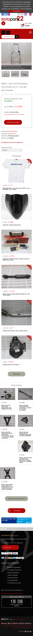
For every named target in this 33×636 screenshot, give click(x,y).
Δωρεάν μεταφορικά (13, 572)
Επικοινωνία (7, 547)
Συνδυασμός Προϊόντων (14, 570)
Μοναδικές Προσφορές (14, 567)
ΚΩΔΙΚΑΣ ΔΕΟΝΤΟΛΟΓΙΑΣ (18, 627)
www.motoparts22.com (20, 619)
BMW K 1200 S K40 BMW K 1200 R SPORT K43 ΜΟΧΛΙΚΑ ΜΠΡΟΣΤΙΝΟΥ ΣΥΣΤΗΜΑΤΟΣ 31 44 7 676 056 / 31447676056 (7, 487)
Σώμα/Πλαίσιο (12, 133)
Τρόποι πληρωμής (12, 575)
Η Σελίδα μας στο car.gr (14, 583)
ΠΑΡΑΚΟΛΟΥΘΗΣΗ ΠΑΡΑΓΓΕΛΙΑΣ (15, 625)
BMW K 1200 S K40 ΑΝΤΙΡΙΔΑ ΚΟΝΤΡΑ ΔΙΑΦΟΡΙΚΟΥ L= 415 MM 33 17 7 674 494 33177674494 (25, 408)
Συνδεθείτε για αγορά (13, 122)
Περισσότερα (16, 374)
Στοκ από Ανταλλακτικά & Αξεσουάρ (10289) (14, 539)
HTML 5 (5, 623)
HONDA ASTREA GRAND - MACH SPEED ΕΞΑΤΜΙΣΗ (15, 330)
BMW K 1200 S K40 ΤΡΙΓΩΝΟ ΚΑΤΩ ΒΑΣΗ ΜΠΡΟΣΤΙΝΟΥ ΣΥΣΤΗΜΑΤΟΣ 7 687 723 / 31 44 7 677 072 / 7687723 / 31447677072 (7, 435)
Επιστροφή (17, 510)
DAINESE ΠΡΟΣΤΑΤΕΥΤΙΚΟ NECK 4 (11, 364)
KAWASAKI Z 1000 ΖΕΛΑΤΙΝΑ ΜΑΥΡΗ (12, 225)
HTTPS (29, 623)
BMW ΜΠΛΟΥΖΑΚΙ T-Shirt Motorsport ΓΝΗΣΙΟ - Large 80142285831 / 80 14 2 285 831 (16, 189)
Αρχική (3, 625)
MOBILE (23, 623)
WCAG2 (16, 623)
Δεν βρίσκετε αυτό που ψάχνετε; (12, 142)
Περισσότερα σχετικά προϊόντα (16, 498)
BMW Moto (14, 131)
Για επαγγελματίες (12, 580)
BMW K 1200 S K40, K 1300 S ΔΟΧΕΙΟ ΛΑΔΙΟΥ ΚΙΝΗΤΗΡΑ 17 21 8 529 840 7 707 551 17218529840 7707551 (25, 460)
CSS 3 (11, 623)
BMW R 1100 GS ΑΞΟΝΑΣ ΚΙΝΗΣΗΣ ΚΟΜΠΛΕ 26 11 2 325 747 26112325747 (16, 294)
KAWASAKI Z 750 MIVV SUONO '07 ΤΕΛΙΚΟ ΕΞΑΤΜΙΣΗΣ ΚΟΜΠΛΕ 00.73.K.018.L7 (16, 259)
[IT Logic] (28, 631)
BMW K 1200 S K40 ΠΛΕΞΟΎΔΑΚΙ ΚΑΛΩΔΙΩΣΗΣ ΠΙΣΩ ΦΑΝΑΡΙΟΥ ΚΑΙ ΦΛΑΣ (6, 407)
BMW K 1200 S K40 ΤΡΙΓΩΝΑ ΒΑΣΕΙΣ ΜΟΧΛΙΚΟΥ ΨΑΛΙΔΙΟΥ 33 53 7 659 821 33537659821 (25, 434)
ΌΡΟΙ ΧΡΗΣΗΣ (27, 625)
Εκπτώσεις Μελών (12, 578)
